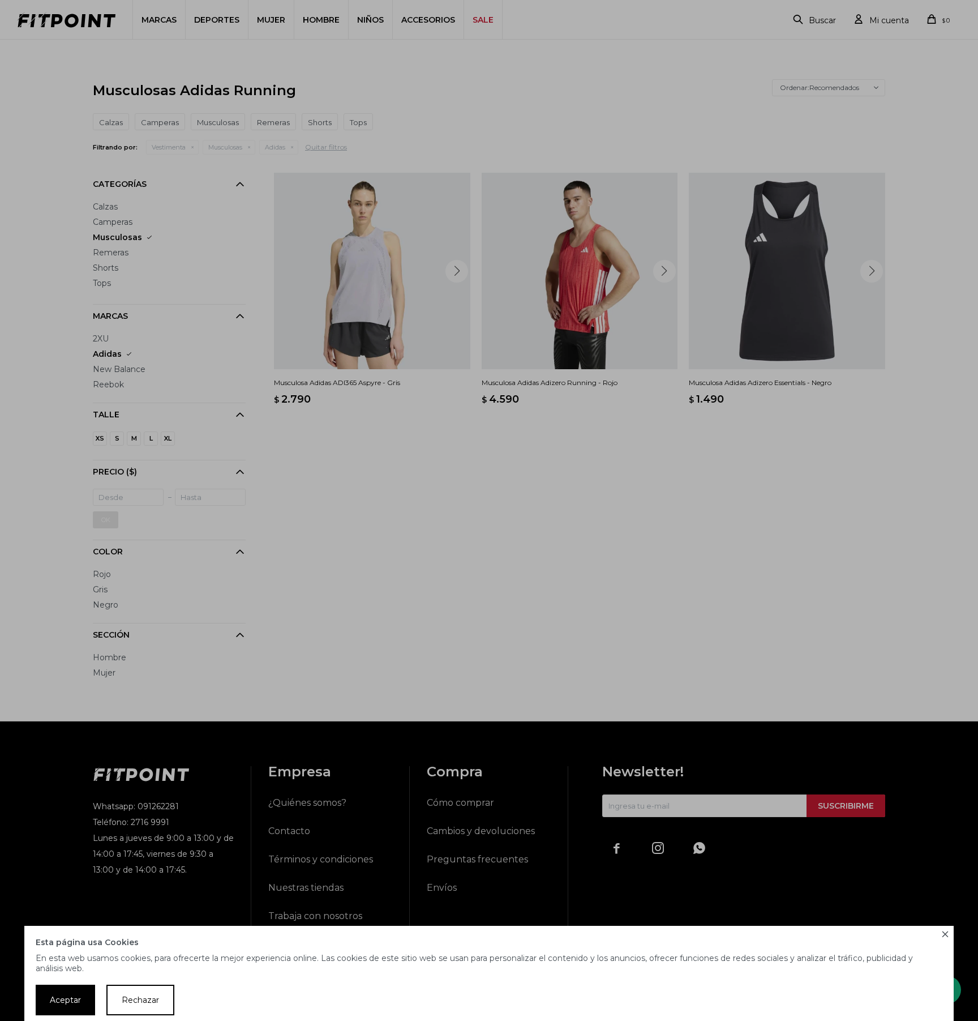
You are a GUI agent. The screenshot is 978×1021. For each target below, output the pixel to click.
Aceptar (65, 1000)
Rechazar (140, 1000)
